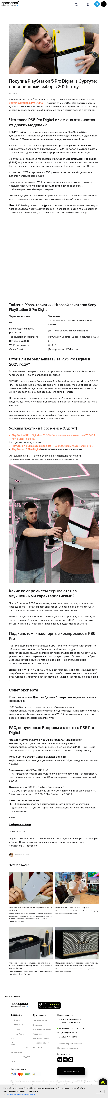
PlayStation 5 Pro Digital (25, 435)
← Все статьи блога (11, 996)
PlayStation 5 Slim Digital (26, 449)
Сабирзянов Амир (20, 824)
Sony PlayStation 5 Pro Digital (26, 102)
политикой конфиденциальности (20, 1094)
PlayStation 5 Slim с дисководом (31, 445)
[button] (71, 1043)
